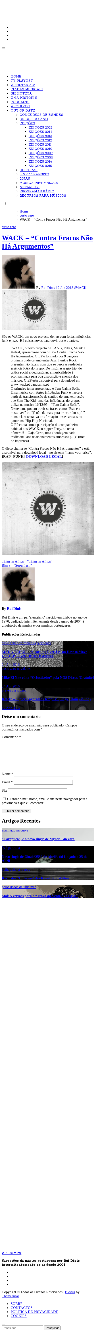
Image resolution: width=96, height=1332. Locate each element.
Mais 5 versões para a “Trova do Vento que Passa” (40, 896)
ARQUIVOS (20, 106)
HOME (16, 77)
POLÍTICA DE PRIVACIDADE (34, 1312)
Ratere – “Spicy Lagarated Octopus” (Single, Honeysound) (46, 699)
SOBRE (17, 1304)
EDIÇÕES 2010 (40, 149)
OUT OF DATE (23, 111)
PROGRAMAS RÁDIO (37, 191)
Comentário (11, 737)
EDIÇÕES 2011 (40, 145)
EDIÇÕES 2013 (40, 136)
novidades (24, 668)
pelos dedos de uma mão (19, 887)
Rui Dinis (48, 288)
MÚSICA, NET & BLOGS (39, 183)
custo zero (9, 227)
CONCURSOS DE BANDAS (41, 115)
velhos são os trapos (16, 869)
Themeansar (10, 1296)
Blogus (70, 1292)
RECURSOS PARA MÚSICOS (43, 196)
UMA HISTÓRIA (24, 98)
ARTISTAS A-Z (23, 85)
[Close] (3, 1324)
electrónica (25, 643)
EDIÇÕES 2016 (40, 162)
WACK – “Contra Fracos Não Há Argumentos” (47, 242)
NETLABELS (30, 187)
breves (7, 690)
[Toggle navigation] (3, 48)
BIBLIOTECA (21, 94)
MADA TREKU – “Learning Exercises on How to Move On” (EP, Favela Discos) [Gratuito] (44, 654)
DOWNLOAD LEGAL (44, 456)
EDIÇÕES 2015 (40, 166)
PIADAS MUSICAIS (27, 89)
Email (7, 782)
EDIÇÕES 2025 (40, 128)
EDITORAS (29, 170)
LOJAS (25, 179)
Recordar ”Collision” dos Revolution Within (35, 878)
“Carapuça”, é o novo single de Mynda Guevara (38, 839)
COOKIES (19, 1316)
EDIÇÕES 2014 (40, 132)
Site (4, 790)
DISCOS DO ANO (34, 119)
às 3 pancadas (11, 848)
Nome (7, 774)
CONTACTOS (22, 1308)
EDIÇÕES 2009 (41, 153)
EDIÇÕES (27, 123)
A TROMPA (17, 7)
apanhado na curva (15, 830)
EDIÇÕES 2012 (40, 140)
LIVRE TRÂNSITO (34, 174)
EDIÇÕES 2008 (41, 157)
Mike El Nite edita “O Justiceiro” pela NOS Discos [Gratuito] (48, 677)
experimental (42, 643)
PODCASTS (20, 102)
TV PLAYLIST (22, 81)
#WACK (80, 288)
